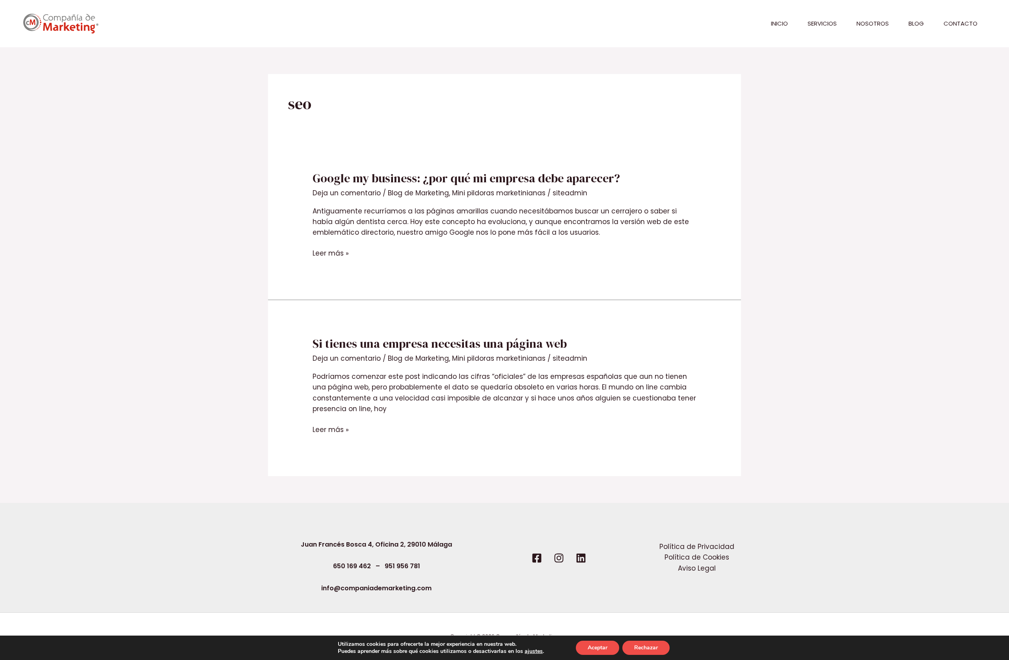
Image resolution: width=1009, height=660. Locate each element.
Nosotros (872, 23)
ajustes (534, 651)
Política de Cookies (697, 557)
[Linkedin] (581, 558)
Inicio (779, 23)
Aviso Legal (697, 568)
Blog (916, 23)
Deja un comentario (347, 193)
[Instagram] (559, 558)
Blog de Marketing (418, 193)
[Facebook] (537, 558)
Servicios (822, 23)
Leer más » (331, 253)
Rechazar (646, 647)
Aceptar (597, 647)
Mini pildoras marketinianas (498, 193)
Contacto (960, 23)
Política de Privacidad (696, 546)
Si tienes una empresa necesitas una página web (440, 344)
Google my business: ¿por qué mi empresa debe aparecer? (466, 178)
